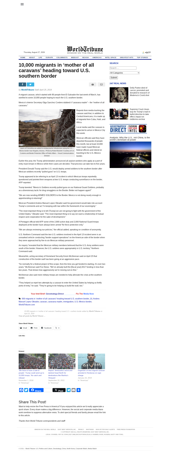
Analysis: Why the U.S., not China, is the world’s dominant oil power (130, 138)
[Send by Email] (101, 84)
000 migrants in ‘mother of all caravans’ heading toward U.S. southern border (55, 299)
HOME (22, 57)
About (32, 57)
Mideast (75, 57)
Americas (97, 57)
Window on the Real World (45, 429)
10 (91, 299)
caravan (43, 302)
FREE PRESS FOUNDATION (126, 429)
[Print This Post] (92, 84)
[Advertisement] (85, 27)
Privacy (81, 429)
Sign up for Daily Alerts (105, 429)
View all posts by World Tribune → (32, 316)
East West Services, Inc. (67, 429)
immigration (68, 302)
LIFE (40, 57)
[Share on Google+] (39, 84)
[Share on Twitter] (31, 84)
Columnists (62, 57)
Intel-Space (110, 57)
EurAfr (49, 57)
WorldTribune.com (27, 305)
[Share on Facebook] (23, 84)
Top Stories (142, 57)
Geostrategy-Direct (55, 294)
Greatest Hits (126, 57)
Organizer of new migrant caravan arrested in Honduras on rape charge (91, 372)
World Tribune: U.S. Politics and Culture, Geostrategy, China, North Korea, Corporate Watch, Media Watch (60, 449)
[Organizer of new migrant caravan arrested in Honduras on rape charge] (91, 361)
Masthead (90, 429)
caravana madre (55, 302)
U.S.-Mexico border (83, 302)
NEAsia (85, 57)
